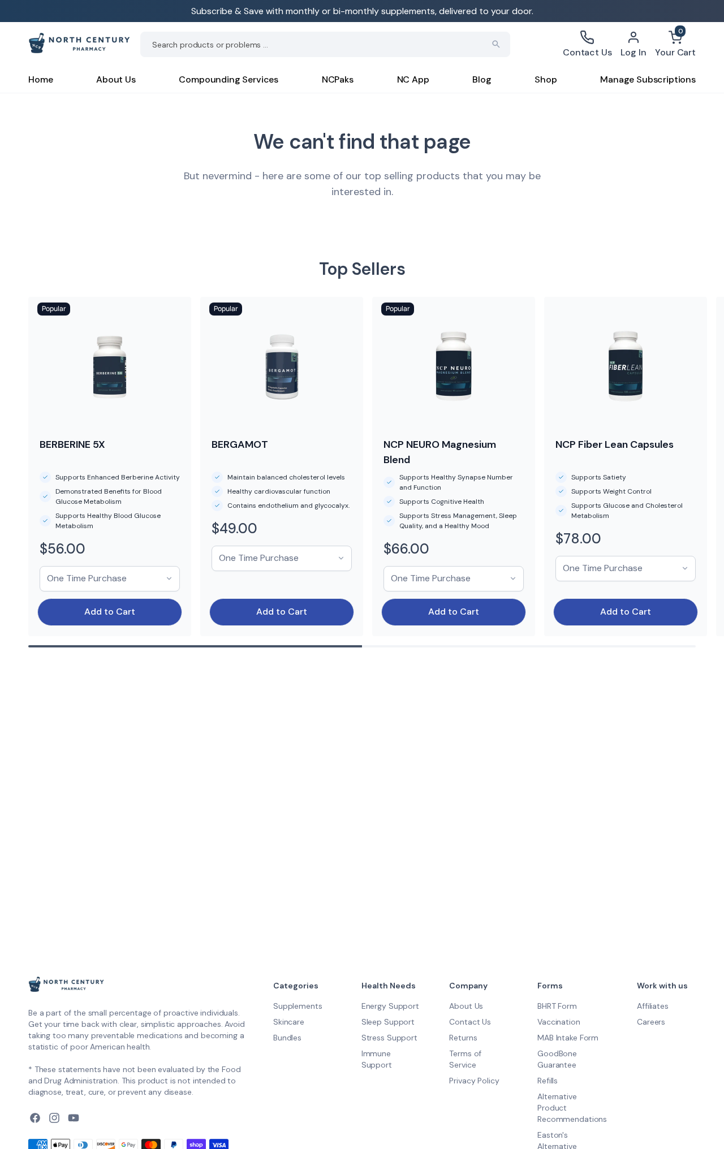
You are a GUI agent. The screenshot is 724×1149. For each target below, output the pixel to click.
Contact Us (470, 1022)
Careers (651, 1022)
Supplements (297, 1006)
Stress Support (389, 1038)
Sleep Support (388, 1022)
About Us (116, 79)
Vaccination (558, 1022)
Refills (547, 1080)
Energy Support (390, 1006)
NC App (413, 79)
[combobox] (325, 44)
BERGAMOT (240, 444)
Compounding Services (228, 79)
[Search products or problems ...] (496, 44)
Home (40, 79)
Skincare (288, 1022)
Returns (463, 1038)
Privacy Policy (474, 1080)
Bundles (287, 1038)
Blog (481, 79)
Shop (546, 79)
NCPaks (338, 79)
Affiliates (653, 1006)
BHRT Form (557, 1006)
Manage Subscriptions (648, 79)
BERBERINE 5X (72, 444)
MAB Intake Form (567, 1038)
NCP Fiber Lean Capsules (614, 444)
